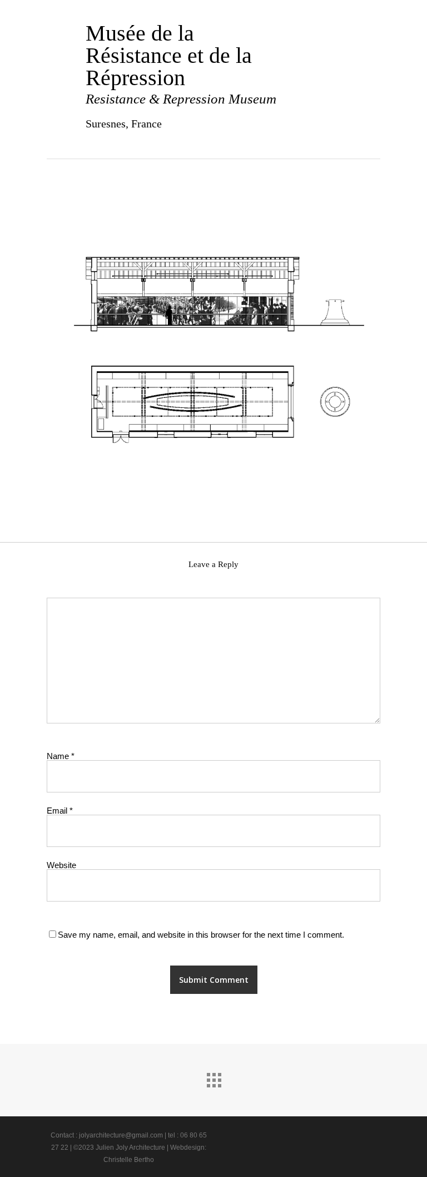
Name (61, 756)
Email (60, 810)
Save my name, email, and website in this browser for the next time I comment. (201, 934)
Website (61, 865)
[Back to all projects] (213, 1077)
